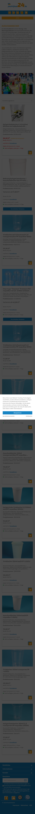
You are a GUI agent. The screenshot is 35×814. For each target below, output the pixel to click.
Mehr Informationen (16, 408)
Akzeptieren (17, 413)
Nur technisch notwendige (8, 416)
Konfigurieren (29, 416)
